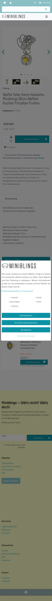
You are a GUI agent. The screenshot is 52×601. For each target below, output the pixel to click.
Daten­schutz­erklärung (12, 291)
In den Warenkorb (31, 139)
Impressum (6, 560)
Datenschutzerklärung (10, 553)
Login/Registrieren (9, 526)
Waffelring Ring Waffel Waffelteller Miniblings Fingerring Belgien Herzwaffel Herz (30, 343)
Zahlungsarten (7, 463)
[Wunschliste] (34, 2)
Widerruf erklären (11, 480)
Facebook (6, 577)
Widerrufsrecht (8, 469)
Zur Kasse (6, 533)
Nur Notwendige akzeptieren (26, 322)
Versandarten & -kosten (11, 466)
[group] (11, 345)
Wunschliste (10, 147)
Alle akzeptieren (26, 315)
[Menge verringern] (11, 141)
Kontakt (5, 550)
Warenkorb (6, 529)
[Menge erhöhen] (11, 137)
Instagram (6, 581)
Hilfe (3, 472)
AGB (3, 557)
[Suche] (46, 9)
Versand (40, 158)
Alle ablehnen (26, 329)
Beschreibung (11, 198)
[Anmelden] (10, 2)
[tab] (26, 198)
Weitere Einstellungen (26, 336)
